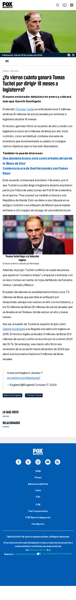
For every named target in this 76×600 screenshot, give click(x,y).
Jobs (38, 490)
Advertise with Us (38, 484)
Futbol (6, 71)
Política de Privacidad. (25, 554)
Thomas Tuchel (24, 109)
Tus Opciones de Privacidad (56, 554)
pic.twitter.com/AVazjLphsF (23, 378)
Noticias (15, 71)
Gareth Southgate (14, 329)
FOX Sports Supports (38, 517)
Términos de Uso (37, 550)
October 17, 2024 (46, 385)
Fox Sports (38, 524)
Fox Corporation (38, 511)
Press (38, 477)
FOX (38, 504)
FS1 (38, 497)
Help (38, 471)
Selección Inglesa (12, 395)
